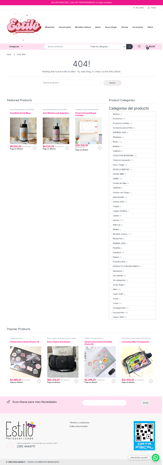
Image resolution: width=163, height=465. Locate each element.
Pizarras (84, 110)
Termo (115, 299)
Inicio (9, 54)
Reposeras (117, 271)
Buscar (112, 83)
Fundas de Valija (119, 183)
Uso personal (65, 27)
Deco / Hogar (111, 27)
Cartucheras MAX (137, 338)
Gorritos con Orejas (121, 192)
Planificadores (93, 110)
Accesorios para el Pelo (123, 128)
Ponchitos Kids (119, 262)
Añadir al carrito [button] (34, 148)
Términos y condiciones (79, 422)
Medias (116, 229)
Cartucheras (126, 338)
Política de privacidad (78, 426)
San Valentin (118, 275)
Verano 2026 (118, 317)
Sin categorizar (119, 280)
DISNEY (116, 179)
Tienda (153, 8)
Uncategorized (119, 308)
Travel (115, 303)
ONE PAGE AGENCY (16, 462)
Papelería (117, 252)
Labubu (116, 216)
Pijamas (116, 257)
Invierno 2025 (118, 202)
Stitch (150, 27)
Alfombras (117, 137)
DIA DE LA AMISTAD (121, 169)
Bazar (98, 27)
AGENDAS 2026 (119, 132)
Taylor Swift (118, 294)
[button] (155, 457)
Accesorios (137, 27)
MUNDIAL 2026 (119, 243)
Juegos (116, 206)
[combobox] (66, 46)
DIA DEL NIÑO (118, 174)
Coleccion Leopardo (121, 160)
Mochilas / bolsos (83, 27)
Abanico (116, 114)
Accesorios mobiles (121, 123)
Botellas (116, 146)
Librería (124, 27)
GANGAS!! (117, 188)
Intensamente (118, 197)
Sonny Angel (118, 285)
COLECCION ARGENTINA (123, 155)
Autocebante (14, 110)
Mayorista (49, 27)
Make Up (116, 225)
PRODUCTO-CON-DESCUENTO (126, 266)
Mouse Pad (117, 238)
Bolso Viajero (52, 338)
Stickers (19, 338)
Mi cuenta (140, 8)
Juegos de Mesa (120, 211)
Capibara (116, 151)
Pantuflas (116, 248)
